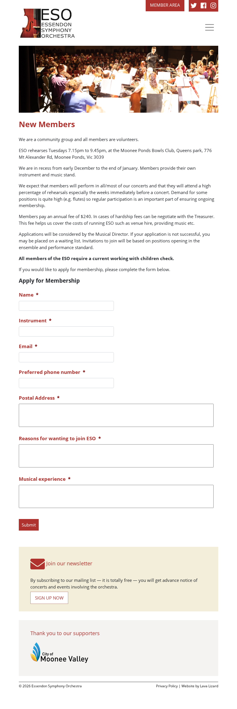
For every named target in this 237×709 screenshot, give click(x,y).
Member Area (165, 5)
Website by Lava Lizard (200, 686)
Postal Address (39, 397)
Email (28, 346)
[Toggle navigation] (209, 27)
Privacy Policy (167, 686)
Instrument (35, 320)
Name (28, 294)
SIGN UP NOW (49, 598)
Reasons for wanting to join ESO (60, 438)
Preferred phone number (52, 372)
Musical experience (45, 479)
